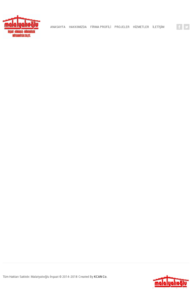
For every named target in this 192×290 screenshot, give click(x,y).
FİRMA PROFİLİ (100, 27)
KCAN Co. (100, 277)
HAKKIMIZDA (78, 27)
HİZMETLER (141, 27)
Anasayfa (58, 27)
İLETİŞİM (158, 27)
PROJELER (122, 27)
